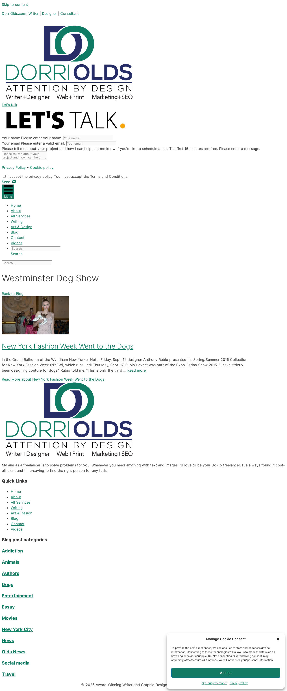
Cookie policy (42, 167)
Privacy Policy (239, 683)
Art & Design (21, 227)
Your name (11, 138)
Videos (16, 243)
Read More (53, 379)
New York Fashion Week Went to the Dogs (67, 346)
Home (16, 205)
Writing (17, 221)
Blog (14, 232)
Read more (136, 370)
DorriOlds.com (14, 13)
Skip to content (15, 4)
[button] (278, 639)
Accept (226, 673)
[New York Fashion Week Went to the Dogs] (35, 333)
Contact (17, 237)
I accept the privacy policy (30, 176)
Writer (33, 13)
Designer (49, 13)
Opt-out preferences (214, 683)
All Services (20, 216)
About (16, 210)
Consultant (69, 13)
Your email (11, 143)
